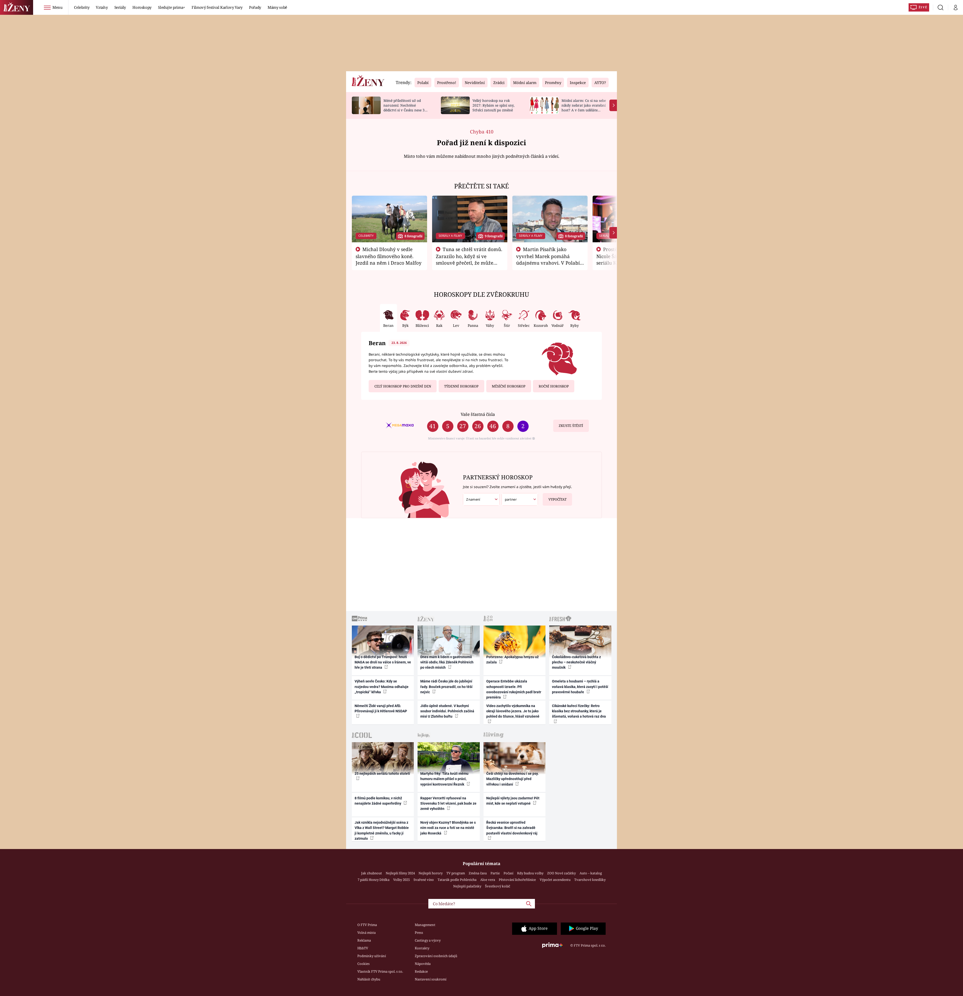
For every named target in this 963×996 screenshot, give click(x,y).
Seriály (120, 7)
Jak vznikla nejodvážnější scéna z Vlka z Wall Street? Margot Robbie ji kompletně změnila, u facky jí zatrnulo (382, 830)
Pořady (255, 7)
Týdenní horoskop (461, 386)
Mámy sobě (277, 7)
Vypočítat (557, 499)
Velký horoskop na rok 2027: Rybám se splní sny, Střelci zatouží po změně (493, 105)
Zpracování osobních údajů (436, 956)
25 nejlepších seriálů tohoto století (382, 774)
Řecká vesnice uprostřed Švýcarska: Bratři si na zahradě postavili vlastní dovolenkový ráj (511, 827)
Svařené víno (424, 879)
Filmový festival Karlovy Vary (217, 7)
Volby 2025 (401, 879)
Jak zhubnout (371, 873)
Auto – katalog (591, 873)
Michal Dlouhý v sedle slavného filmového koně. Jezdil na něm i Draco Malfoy (389, 256)
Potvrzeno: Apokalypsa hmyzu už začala (512, 659)
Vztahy (102, 7)
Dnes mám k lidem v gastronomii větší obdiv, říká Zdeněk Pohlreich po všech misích (446, 662)
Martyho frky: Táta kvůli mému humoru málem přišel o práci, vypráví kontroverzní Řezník (444, 779)
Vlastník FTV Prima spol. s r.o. (380, 971)
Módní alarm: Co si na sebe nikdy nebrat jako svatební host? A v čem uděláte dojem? (583, 107)
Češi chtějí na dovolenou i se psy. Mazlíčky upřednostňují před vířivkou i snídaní (512, 779)
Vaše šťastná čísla (478, 414)
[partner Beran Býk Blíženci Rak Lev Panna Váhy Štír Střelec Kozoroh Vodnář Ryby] (520, 499)
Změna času (478, 873)
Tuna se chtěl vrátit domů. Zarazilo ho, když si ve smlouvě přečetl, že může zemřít (469, 259)
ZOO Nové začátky (561, 873)
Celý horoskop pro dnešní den (402, 386)
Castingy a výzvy (428, 940)
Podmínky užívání (371, 956)
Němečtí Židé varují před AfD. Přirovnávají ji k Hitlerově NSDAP (381, 708)
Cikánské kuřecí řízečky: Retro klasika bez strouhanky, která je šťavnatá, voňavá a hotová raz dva (579, 711)
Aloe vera (487, 879)
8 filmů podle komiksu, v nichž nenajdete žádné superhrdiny (378, 800)
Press (419, 932)
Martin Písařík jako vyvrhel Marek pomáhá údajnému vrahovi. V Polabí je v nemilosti (548, 259)
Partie (495, 873)
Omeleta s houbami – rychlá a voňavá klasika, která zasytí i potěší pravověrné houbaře (580, 686)
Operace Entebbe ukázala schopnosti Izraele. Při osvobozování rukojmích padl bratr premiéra (513, 689)
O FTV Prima (367, 925)
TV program (455, 873)
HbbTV (362, 948)
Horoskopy (141, 7)
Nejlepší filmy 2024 (400, 873)
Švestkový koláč (497, 886)
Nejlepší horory (431, 873)
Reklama (364, 940)
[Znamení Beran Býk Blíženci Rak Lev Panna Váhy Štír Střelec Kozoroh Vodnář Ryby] (481, 499)
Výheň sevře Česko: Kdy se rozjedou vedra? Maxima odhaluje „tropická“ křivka (382, 686)
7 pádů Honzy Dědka (373, 879)
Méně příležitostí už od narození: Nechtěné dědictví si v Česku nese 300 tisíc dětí (406, 107)
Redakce (421, 971)
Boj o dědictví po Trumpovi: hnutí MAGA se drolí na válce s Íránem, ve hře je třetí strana (383, 662)
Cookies (363, 963)
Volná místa (366, 932)
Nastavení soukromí (430, 979)
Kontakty (422, 948)
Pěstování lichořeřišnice (517, 879)
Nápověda (423, 963)
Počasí (508, 873)
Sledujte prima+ (171, 7)
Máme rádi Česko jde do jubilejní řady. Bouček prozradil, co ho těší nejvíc (446, 686)
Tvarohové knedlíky (590, 879)
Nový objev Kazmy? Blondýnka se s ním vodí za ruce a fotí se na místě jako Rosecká (448, 827)
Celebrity (81, 7)
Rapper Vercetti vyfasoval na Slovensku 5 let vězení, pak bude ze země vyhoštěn (448, 803)
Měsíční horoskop (508, 386)
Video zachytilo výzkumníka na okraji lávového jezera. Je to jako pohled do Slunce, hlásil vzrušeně (512, 711)
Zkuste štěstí (571, 425)
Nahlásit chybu (368, 979)
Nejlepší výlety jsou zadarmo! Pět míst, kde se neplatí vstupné (512, 800)
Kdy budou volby (530, 873)
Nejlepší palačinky (467, 886)
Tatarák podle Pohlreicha (457, 879)
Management (425, 925)
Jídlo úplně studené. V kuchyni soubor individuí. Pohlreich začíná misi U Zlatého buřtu (447, 711)
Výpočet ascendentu (555, 879)
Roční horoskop (554, 386)
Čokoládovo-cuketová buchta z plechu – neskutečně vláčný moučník (576, 662)
